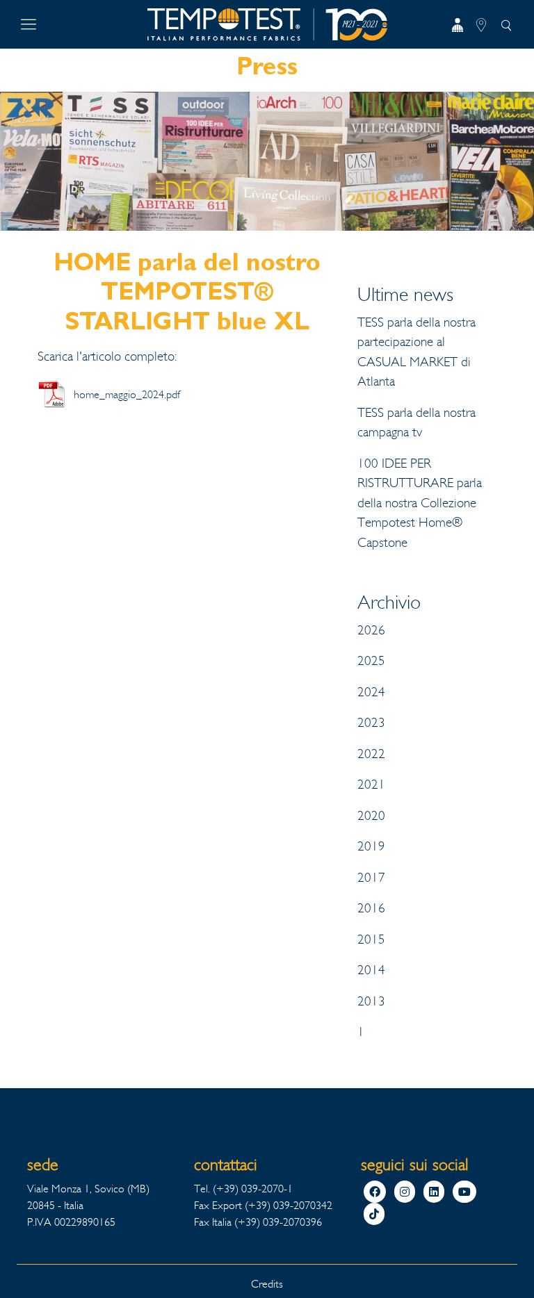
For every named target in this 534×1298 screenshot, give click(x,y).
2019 (371, 846)
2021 (371, 784)
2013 (371, 1001)
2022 (371, 754)
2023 (371, 722)
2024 (371, 692)
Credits (267, 1283)
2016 (371, 908)
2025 (371, 660)
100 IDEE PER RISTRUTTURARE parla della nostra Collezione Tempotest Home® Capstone (419, 503)
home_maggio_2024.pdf (127, 394)
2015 (371, 939)
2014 (371, 970)
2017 (371, 877)
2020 (371, 815)
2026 (371, 630)
